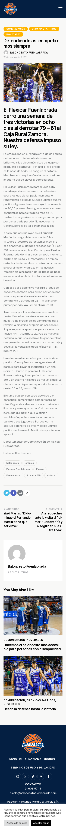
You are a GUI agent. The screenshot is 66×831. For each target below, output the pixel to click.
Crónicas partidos (44, 29)
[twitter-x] (25, 776)
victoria (51, 475)
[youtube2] (40, 776)
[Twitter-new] (7, 493)
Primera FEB (34, 475)
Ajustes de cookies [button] (17, 822)
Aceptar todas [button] (41, 822)
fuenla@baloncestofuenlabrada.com (33, 793)
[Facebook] (13, 493)
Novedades (13, 34)
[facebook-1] (48, 776)
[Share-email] (20, 493)
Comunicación (15, 29)
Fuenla (40, 469)
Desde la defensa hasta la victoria (30, 709)
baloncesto (12, 462)
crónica (29, 462)
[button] (60, 9)
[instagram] (17, 776)
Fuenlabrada (13, 475)
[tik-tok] (33, 776)
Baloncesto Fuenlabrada (27, 566)
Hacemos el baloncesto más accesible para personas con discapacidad (32, 647)
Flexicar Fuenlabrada (18, 469)
